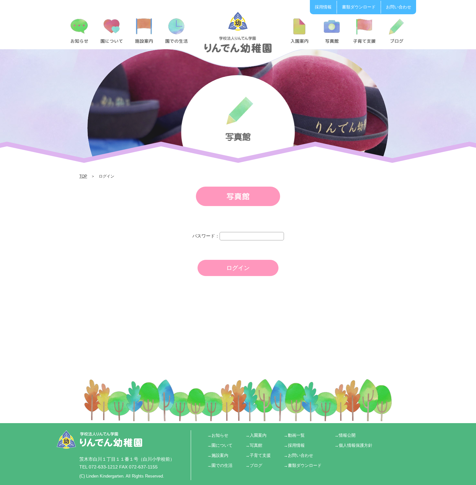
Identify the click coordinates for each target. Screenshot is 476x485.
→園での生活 (219, 465)
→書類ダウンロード (303, 465)
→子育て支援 (258, 455)
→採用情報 (294, 445)
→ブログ (253, 465)
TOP (83, 176)
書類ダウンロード (359, 7)
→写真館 (253, 445)
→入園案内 (255, 435)
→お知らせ (217, 435)
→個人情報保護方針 (353, 445)
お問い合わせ (398, 7)
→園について (219, 445)
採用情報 (323, 7)
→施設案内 (217, 455)
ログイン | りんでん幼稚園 (238, 32)
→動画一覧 (294, 435)
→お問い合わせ (298, 455)
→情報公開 (345, 435)
